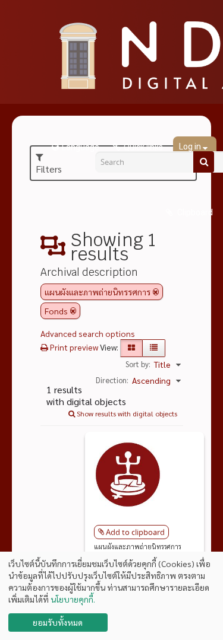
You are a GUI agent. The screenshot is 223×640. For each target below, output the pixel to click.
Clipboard (194, 212)
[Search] (203, 162)
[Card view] (131, 348)
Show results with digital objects (126, 413)
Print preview (73, 347)
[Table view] (153, 348)
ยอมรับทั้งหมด (58, 622)
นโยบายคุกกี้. (73, 599)
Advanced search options (87, 333)
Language (80, 147)
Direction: (112, 380)
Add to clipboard (135, 532)
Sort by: (137, 364)
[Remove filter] (156, 292)
